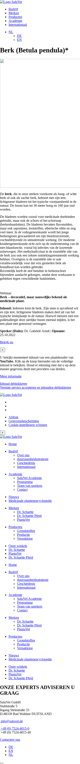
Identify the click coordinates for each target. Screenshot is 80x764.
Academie (15, 21)
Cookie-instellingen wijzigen (28, 425)
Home (13, 444)
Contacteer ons (10, 739)
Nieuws (14, 497)
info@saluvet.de (11, 721)
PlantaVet (23, 519)
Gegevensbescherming (24, 421)
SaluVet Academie (29, 478)
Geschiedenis (26, 463)
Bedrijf (13, 9)
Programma (25, 482)
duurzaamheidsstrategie (32, 459)
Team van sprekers (29, 485)
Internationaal (18, 24)
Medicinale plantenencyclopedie (30, 501)
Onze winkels (18, 546)
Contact (22, 489)
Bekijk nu (6, 342)
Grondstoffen (26, 531)
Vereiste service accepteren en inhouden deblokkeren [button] (35, 387)
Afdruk (13, 417)
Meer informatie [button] (11, 376)
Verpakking (25, 538)
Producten (15, 17)
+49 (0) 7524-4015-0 (14, 728)
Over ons (23, 455)
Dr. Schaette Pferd (29, 516)
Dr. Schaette (25, 512)
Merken (14, 13)
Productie (23, 534)
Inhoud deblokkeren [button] (13, 383)
